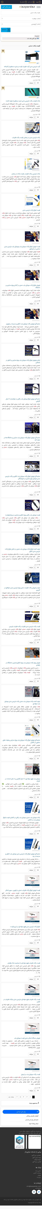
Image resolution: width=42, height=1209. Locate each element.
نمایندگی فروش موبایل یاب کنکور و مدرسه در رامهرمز (23, 324)
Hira (40, 1203)
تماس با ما (38, 1171)
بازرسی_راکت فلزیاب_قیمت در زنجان (26, 174)
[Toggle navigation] (38, 7)
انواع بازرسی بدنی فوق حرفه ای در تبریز (25, 927)
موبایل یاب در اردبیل (30, 1074)
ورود (37, 2)
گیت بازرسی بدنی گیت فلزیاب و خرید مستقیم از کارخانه (22, 67)
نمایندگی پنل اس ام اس (31, 1120)
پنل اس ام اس (21, 1112)
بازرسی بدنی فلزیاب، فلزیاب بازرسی (24, 626)
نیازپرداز (37, 36)
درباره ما (39, 1177)
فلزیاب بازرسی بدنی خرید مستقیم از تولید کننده (23, 101)
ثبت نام (30, 2)
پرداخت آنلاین (37, 1173)
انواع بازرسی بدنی (31, 210)
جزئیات (31, 83)
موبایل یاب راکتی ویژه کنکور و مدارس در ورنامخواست (22, 515)
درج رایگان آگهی (6, 7)
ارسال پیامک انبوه (33, 1124)
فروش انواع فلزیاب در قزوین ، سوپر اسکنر (22, 890)
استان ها (22, 2)
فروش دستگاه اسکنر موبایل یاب (27, 1038)
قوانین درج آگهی (36, 1162)
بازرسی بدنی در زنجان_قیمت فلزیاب (26, 137)
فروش (39, 1175)
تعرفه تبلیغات (37, 1160)
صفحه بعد (11, 1097)
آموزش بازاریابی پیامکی (32, 1116)
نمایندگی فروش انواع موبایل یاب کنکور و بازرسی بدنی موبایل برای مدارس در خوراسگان (22, 477)
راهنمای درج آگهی (36, 1155)
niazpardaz (27, 6)
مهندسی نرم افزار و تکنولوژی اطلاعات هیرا (16, 1200)
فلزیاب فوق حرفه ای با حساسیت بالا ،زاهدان (24, 963)
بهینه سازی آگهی (36, 1158)
